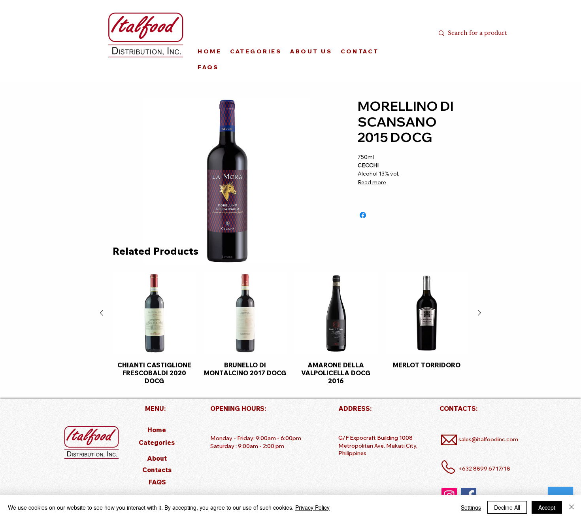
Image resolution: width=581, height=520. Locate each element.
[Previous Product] (101, 313)
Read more (372, 182)
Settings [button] (471, 507)
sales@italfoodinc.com (488, 439)
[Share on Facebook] (363, 215)
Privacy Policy (312, 507)
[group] (290, 328)
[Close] (571, 507)
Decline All (507, 507)
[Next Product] (479, 313)
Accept (546, 507)
